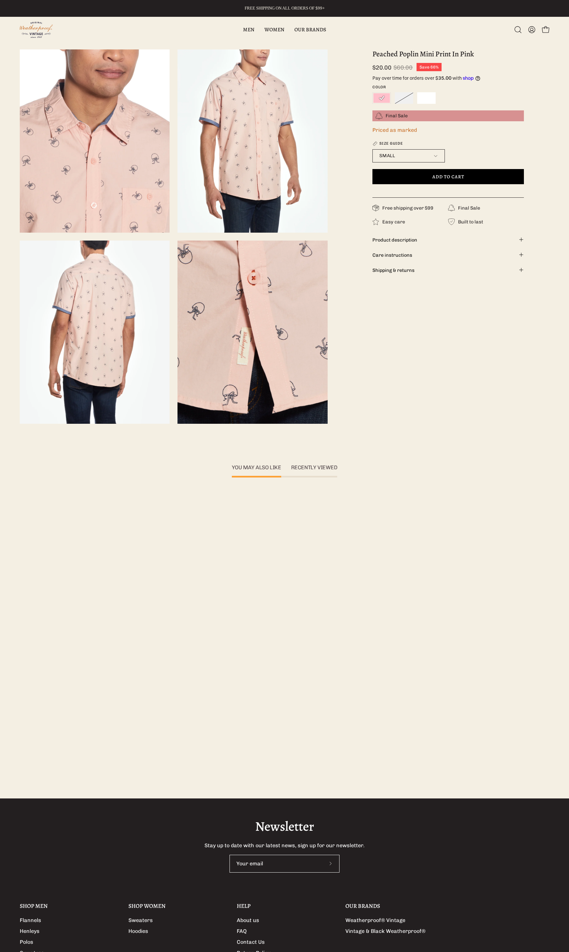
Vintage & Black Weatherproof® (385, 931)
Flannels (30, 920)
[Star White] (404, 98)
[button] (518, 30)
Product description (394, 240)
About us (248, 920)
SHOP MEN (34, 905)
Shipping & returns (393, 270)
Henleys (30, 931)
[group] (284, 8)
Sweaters (140, 920)
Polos (26, 942)
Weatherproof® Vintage (375, 920)
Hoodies (138, 931)
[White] (426, 98)
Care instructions (392, 255)
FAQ (242, 931)
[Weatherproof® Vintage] (36, 30)
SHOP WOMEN (147, 905)
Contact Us (251, 942)
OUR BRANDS (362, 905)
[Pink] (381, 98)
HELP (244, 905)
